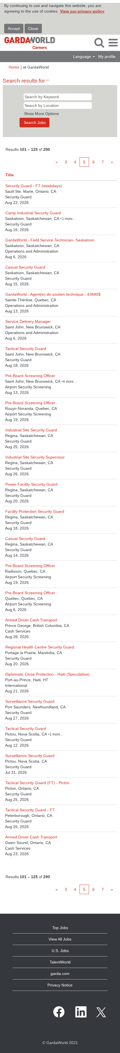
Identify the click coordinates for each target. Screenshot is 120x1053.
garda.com (60, 973)
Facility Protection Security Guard (34, 511)
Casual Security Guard (25, 267)
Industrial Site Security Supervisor (35, 457)
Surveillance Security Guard (29, 701)
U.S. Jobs (60, 950)
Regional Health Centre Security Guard (39, 647)
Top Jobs (60, 927)
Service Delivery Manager (28, 321)
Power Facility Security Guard (31, 484)
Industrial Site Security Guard (31, 430)
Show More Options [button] (41, 113)
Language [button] (82, 56)
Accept (14, 28)
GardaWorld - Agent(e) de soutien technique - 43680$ (52, 294)
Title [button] (9, 175)
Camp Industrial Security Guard (33, 213)
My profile (107, 56)
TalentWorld (60, 962)
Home (14, 67)
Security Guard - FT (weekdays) (33, 186)
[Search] (99, 42)
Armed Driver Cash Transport (31, 620)
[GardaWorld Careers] (27, 42)
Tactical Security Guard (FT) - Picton (37, 783)
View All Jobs (60, 939)
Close (33, 28)
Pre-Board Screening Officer (30, 375)
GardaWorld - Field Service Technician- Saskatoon (49, 240)
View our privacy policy (82, 11)
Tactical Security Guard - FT (30, 810)
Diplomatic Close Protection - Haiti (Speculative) (47, 674)
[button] (113, 43)
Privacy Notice (60, 985)
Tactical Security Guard (25, 348)
